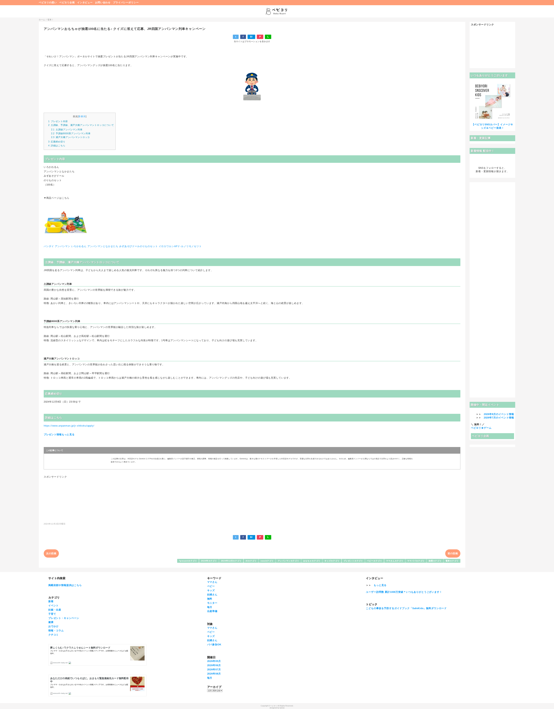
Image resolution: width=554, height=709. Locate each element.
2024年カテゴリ (209, 561)
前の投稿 (453, 553)
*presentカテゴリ (188, 561)
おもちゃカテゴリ (311, 561)
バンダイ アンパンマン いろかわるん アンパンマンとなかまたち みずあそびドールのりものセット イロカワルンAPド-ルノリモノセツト (123, 246)
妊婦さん (212, 594)
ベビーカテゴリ (374, 561)
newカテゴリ (267, 561)
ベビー (211, 586)
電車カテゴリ (452, 561)
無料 (209, 598)
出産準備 (212, 611)
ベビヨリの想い (48, 2)
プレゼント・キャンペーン (63, 618)
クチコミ (53, 634)
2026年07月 (214, 669)
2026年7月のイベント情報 (499, 417)
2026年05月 (214, 661)
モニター (212, 603)
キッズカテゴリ (331, 561)
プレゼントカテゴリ (353, 561)
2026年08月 (214, 673)
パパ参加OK (214, 644)
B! (251, 36)
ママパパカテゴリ (415, 561)
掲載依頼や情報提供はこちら (65, 585)
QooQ (282, 708)
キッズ (211, 590)
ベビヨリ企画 (67, 2)
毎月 (209, 607)
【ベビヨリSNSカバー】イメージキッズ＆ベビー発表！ (492, 126)
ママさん (212, 582)
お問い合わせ (103, 2)
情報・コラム (56, 630)
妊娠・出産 (54, 609)
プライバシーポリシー (126, 2)
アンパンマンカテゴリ (288, 561)
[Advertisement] (252, 499)
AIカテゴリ (251, 561)
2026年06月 (214, 665)
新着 (51, 601)
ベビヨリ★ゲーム (481, 428)
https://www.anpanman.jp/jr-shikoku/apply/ (69, 425)
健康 (51, 622)
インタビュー (85, 2)
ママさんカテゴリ (394, 561)
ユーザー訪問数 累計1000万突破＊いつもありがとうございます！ (404, 592)
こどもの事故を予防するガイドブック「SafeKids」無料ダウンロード (406, 608)
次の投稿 (51, 553)
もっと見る (380, 585)
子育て (52, 614)
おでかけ (53, 626)
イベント (53, 605)
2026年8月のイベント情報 (499, 414)
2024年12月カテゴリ (231, 561)
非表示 (82, 116)
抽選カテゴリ (435, 561)
